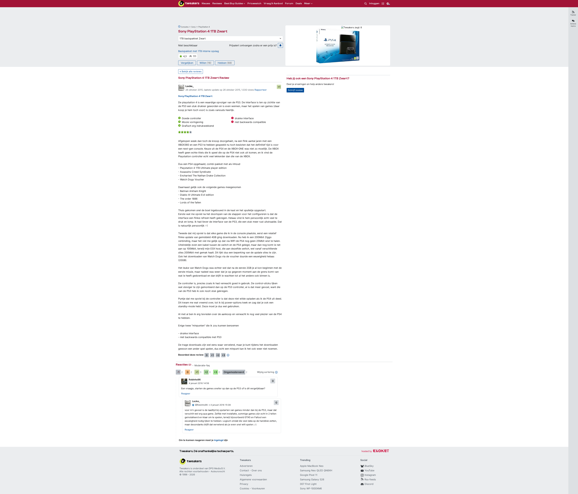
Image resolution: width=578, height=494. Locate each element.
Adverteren (246, 465)
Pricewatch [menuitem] (254, 3)
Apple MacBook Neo (311, 465)
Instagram (370, 474)
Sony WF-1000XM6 (311, 488)
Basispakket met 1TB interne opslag (198, 51)
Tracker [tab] (573, 15)
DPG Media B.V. (217, 468)
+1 (279, 86)
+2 (217, 355)
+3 (223, 355)
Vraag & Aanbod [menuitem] (273, 3)
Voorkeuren (258, 488)
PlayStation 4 (204, 27)
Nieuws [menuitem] (206, 3)
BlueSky (369, 465)
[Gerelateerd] (179, 26)
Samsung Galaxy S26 (312, 479)
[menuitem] (365, 3)
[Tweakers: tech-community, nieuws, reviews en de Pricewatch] (188, 3)
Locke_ (189, 86)
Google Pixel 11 (308, 474)
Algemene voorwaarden (253, 479)
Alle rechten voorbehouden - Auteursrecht (202, 471)
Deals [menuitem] (299, 3)
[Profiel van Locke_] (181, 88)
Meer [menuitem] (307, 3)
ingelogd (218, 440)
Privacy (244, 483)
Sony (193, 27)
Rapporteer (261, 89)
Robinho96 (195, 379)
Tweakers (184, 468)
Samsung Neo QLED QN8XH (316, 470)
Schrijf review (295, 90)
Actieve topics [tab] (573, 25)
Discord (369, 483)
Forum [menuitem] (289, 3)
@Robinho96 (201, 405)
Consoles (185, 27)
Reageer (185, 393)
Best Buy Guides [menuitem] (233, 3)
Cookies (244, 488)
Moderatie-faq (202, 365)
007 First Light (308, 483)
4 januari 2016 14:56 (199, 383)
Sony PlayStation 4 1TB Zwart (202, 31)
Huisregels (246, 474)
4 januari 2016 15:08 (220, 405)
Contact (244, 470)
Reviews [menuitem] (217, 3)
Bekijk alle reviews (192, 71)
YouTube (369, 470)
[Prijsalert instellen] (280, 45)
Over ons (257, 470)
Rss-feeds (370, 479)
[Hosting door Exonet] (375, 451)
